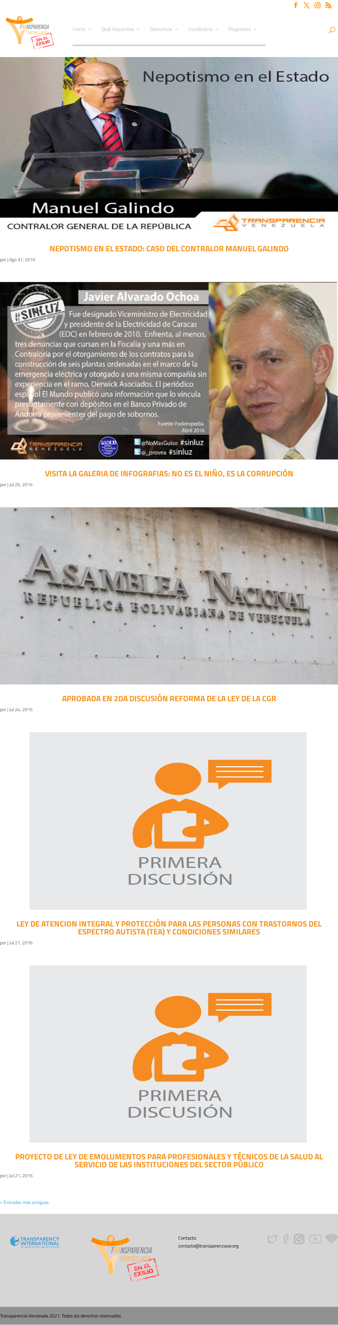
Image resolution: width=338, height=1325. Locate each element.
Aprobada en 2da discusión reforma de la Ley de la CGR (169, 698)
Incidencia (200, 30)
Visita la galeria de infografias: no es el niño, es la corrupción (169, 473)
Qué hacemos (117, 30)
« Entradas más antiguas (24, 1202)
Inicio (79, 30)
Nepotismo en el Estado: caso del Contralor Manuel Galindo (169, 248)
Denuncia (161, 30)
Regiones (239, 30)
